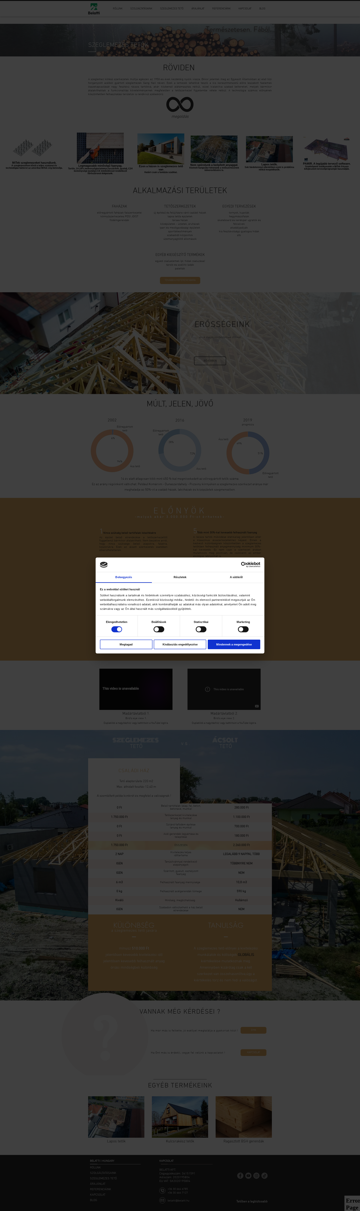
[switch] (159, 629)
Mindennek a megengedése (234, 644)
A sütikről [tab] (236, 577)
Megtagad (126, 644)
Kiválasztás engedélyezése (180, 644)
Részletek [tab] (180, 577)
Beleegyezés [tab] (123, 577)
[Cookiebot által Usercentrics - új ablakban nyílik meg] (243, 564)
